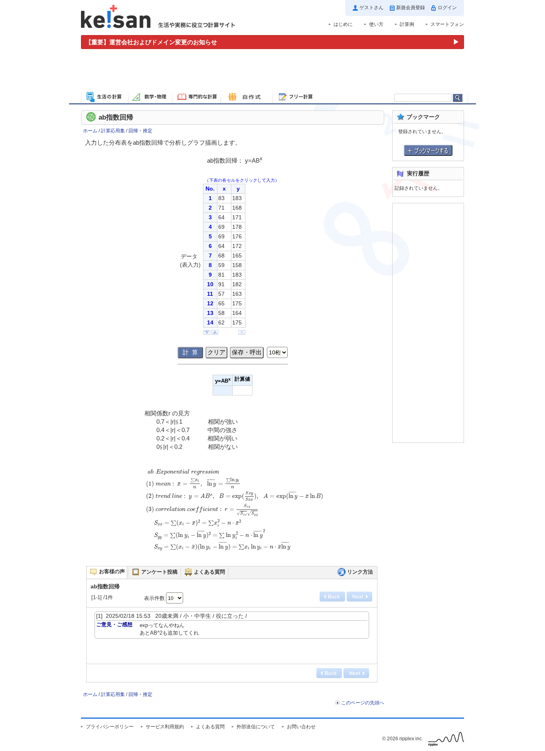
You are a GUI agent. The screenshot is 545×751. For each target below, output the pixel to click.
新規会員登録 (410, 7)
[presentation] (234, 513)
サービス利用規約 (165, 726)
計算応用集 (113, 131)
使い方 (376, 24)
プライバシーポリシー (110, 726)
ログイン (447, 7)
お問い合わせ (301, 726)
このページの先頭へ (362, 703)
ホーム (90, 131)
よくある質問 (210, 726)
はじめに (343, 24)
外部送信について (256, 726)
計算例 (407, 24)
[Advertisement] (272, 71)
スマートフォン (447, 24)
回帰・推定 (140, 131)
